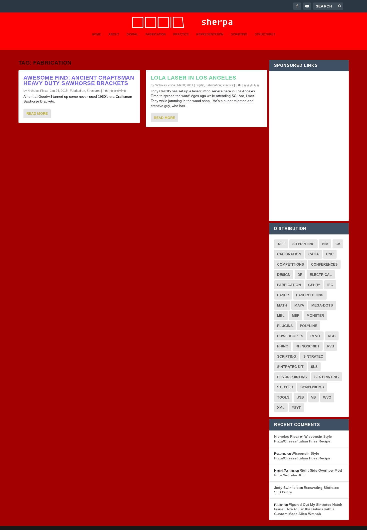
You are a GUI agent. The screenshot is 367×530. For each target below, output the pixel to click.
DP (300, 275)
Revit (315, 336)
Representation (209, 34)
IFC (330, 285)
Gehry (314, 285)
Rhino (282, 346)
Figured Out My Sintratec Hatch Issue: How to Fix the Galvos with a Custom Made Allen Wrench (308, 509)
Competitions (290, 264)
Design (283, 275)
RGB (332, 336)
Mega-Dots (322, 305)
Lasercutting (310, 295)
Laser (283, 295)
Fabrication (156, 34)
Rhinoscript (308, 346)
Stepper (285, 387)
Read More (37, 113)
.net (281, 244)
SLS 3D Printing (292, 377)
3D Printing (303, 244)
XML (281, 408)
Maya (299, 305)
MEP (295, 316)
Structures (265, 34)
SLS (314, 367)
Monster (315, 316)
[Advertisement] (309, 146)
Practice (181, 34)
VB (313, 397)
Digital (132, 34)
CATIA (313, 254)
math (282, 305)
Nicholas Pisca (37, 91)
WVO (327, 397)
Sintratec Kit (290, 367)
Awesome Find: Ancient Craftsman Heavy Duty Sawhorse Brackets (78, 80)
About (113, 34)
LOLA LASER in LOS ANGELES (193, 78)
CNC (330, 254)
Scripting (239, 34)
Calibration (289, 254)
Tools (283, 397)
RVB (330, 346)
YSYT (296, 408)
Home (96, 34)
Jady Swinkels (286, 488)
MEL (281, 316)
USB (300, 397)
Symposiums (312, 387)
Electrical (321, 275)
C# (338, 244)
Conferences (324, 264)
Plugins (285, 326)
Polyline (308, 326)
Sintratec (313, 356)
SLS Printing (326, 377)
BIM (325, 244)
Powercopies (290, 336)
